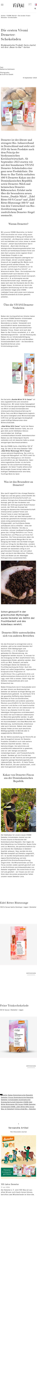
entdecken (31, 973)
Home (3, 15)
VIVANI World (11, 15)
